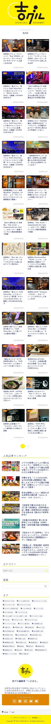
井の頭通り (38, 631)
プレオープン (32, 620)
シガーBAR (26, 608)
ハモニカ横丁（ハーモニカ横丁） (16, 616)
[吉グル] (25, 23)
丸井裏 (30, 627)
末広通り (22, 642)
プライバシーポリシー (20, 717)
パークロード (37, 616)
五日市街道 (9, 631)
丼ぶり (41, 627)
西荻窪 (40, 646)
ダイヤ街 (9, 612)
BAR (13, 712)
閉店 (19, 650)
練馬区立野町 (10, 646)
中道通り (19, 627)
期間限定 (9, 642)
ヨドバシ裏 (24, 623)
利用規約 (35, 717)
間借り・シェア (11, 654)
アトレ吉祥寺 (24, 601)
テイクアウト (22, 612)
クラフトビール (24, 605)
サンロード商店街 (11, 608)
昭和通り (33, 638)
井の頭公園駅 (24, 631)
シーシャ (39, 608)
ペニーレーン (10, 623)
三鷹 (7, 627)
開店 (29, 650)
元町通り (9, 635)
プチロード (18, 620)
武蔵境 (45, 642)
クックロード (10, 605)
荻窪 (30, 646)
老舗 (21, 646)
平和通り (21, 638)
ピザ (7, 620)
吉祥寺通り (36, 635)
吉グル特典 (22, 635)
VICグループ (9, 601)
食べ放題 (24, 654)
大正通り (9, 638)
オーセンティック (40, 601)
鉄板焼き (8, 650)
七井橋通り (38, 623)
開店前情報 (41, 650)
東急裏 (34, 642)
